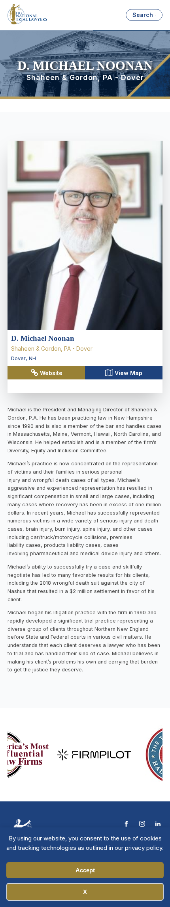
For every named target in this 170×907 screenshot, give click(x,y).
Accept (85, 870)
